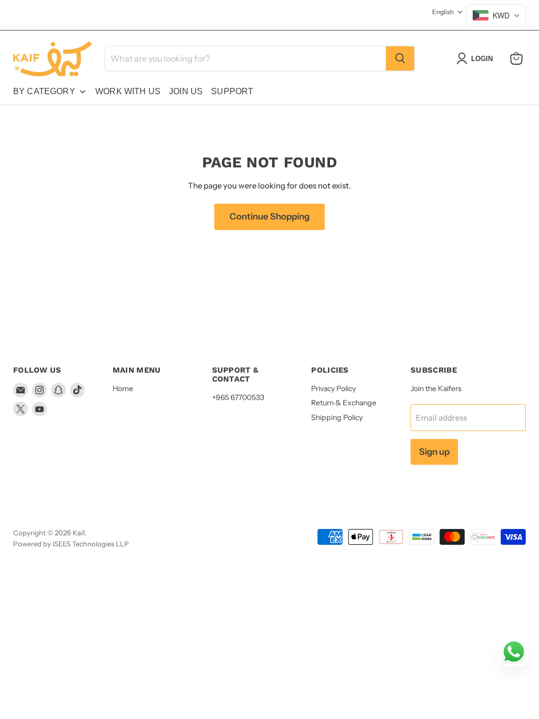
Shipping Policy (337, 417)
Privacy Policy (333, 388)
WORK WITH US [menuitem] (128, 91)
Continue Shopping (269, 216)
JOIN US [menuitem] (186, 91)
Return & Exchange (343, 402)
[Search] (400, 58)
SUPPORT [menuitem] (232, 91)
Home (123, 388)
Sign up (434, 451)
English (443, 12)
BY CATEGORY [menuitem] (44, 91)
